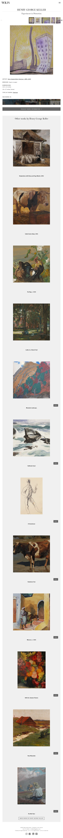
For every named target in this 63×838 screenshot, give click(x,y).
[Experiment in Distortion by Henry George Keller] (31, 50)
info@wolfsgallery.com (35, 829)
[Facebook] (29, 833)
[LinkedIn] (33, 833)
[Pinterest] (36, 833)
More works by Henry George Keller (31, 818)
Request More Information (30, 109)
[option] (31, 20)
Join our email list (44, 830)
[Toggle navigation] (59, 3)
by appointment (35, 830)
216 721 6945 (26, 829)
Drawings (15, 92)
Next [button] (61, 20)
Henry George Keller (31, 10)
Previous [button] (1, 20)
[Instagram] (26, 833)
